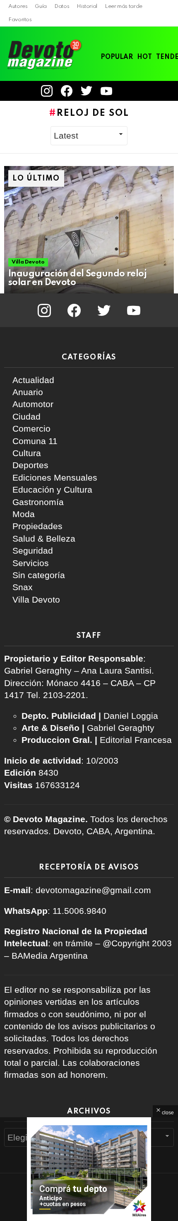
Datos (61, 6)
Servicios (30, 563)
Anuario (27, 392)
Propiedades (37, 526)
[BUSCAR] (169, 91)
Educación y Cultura (52, 489)
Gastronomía (38, 502)
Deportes (30, 465)
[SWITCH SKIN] (155, 91)
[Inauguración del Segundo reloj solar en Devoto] (89, 230)
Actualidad (33, 380)
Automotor (32, 404)
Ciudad (26, 416)
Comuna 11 (35, 441)
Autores (17, 6)
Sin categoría (38, 575)
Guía (41, 6)
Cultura (26, 453)
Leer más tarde (123, 6)
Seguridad (32, 550)
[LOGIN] (127, 91)
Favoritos (20, 19)
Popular (117, 57)
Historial (87, 6)
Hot (144, 57)
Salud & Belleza (43, 538)
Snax (22, 587)
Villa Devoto (28, 262)
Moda (23, 514)
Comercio (31, 428)
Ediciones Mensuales (54, 477)
